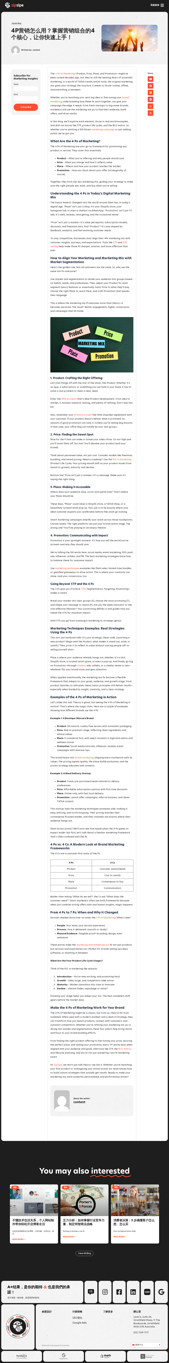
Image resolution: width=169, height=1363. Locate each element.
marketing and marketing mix (92, 945)
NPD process (68, 399)
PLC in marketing (122, 459)
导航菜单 (154, 5)
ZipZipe (58, 1065)
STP (115, 242)
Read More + (18, 1239)
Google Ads (79, 1323)
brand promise (82, 415)
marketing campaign (103, 130)
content (81, 666)
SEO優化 (77, 1318)
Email (16, 94)
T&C (61, 1345)
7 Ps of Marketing (106, 918)
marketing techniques (67, 568)
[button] (150, 79)
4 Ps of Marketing (65, 74)
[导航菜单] (162, 5)
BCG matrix (124, 1049)
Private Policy (66, 1345)
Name (16, 84)
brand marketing (84, 758)
